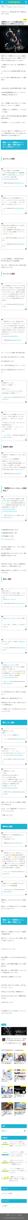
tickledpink (14, 2)
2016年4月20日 (6, 683)
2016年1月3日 (20, 739)
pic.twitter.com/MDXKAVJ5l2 (10, 179)
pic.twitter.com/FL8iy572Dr (9, 511)
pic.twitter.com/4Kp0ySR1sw (10, 336)
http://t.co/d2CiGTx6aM (8, 509)
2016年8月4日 (17, 843)
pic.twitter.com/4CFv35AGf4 (10, 787)
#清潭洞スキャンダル (16, 174)
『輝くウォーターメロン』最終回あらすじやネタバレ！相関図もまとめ (16, 1162)
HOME (7, 1215)
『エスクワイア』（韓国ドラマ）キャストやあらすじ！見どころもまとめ (16, 1153)
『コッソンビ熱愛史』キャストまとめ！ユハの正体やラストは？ (16, 1170)
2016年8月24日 (18, 183)
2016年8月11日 (19, 603)
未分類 (4, 1024)
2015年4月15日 (6, 517)
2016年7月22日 (6, 437)
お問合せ (20, 1215)
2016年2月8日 (16, 473)
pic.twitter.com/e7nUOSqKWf (15, 755)
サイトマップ (13, 1215)
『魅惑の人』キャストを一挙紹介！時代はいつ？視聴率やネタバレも (16, 1178)
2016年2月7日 (16, 340)
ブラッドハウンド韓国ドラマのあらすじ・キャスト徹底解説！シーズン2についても (13, 1144)
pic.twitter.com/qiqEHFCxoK (10, 677)
